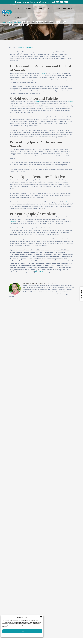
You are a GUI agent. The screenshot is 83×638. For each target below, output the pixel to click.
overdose (66, 202)
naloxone (13, 221)
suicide (37, 102)
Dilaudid (70, 102)
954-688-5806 (62, 2)
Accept (22, 631)
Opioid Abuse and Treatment (25, 47)
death (44, 73)
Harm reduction (15, 239)
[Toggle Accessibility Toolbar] (4, 12)
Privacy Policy (21, 635)
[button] (41, 617)
